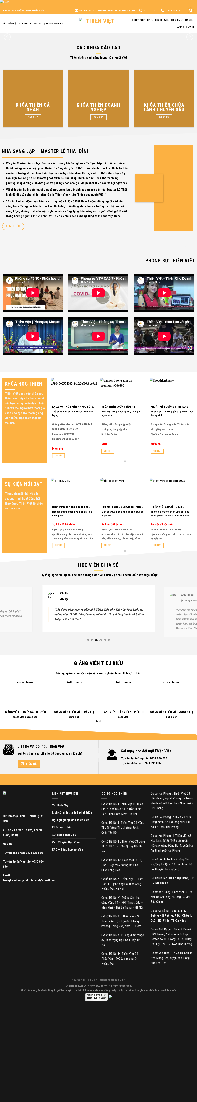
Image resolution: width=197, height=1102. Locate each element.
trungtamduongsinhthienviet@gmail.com (29, 890)
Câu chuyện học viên (167, 20)
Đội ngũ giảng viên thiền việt (70, 830)
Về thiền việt (10, 23)
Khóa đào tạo (30, 23)
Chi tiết (58, 455)
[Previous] (7, 37)
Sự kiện (188, 20)
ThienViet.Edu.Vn (96, 995)
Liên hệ (92, 990)
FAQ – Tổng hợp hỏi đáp (67, 859)
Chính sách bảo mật (112, 990)
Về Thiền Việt (60, 815)
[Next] (189, 37)
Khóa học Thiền (62, 837)
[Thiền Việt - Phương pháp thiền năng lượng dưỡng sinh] (98, 23)
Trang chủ (79, 990)
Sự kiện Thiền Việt (64, 844)
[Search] (191, 10)
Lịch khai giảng (52, 23)
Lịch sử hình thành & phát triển (72, 822)
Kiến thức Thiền (141, 20)
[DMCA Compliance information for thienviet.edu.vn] (110, 1006)
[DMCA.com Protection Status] (96, 1006)
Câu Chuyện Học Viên (66, 852)
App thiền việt (185, 27)
